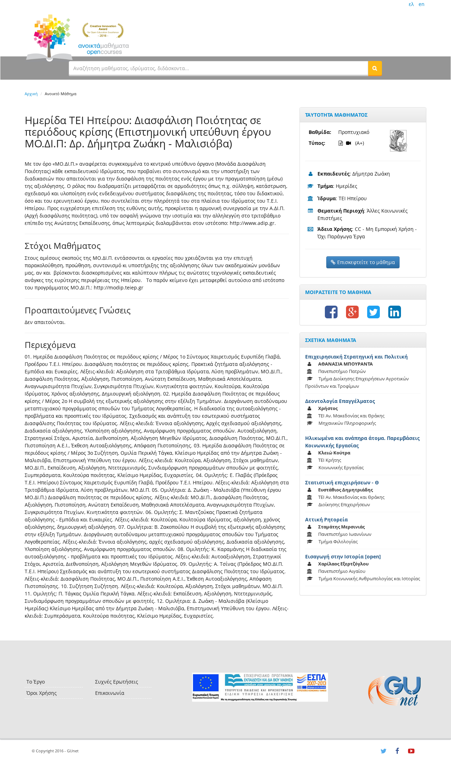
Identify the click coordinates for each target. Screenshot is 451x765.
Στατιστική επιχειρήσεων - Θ (342, 482)
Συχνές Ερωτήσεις (116, 681)
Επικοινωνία (109, 693)
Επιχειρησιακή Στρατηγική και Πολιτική (356, 356)
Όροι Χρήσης (41, 693)
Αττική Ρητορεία (326, 519)
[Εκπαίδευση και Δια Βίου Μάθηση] (260, 687)
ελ (411, 4)
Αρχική (31, 93)
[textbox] (218, 68)
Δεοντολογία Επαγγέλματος (340, 401)
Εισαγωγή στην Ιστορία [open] (343, 556)
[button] (375, 68)
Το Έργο (35, 681)
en (422, 4)
